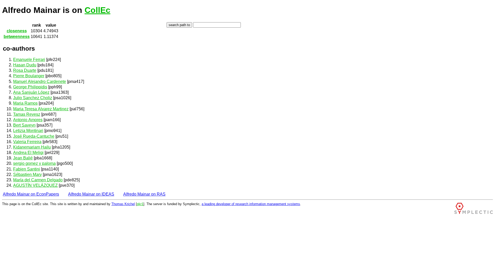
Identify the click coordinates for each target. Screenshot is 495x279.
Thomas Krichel (123, 204)
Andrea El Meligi (28, 152)
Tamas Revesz (26, 114)
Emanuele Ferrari (29, 59)
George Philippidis (30, 87)
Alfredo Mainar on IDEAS (91, 194)
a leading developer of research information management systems (251, 204)
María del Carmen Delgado (38, 180)
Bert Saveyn (24, 125)
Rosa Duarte (24, 70)
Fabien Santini (26, 169)
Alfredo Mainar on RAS (144, 194)
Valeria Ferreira (27, 142)
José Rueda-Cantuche (33, 136)
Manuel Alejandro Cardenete (39, 81)
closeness (17, 31)
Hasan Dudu (24, 65)
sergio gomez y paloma (34, 163)
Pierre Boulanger (28, 76)
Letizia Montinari (28, 130)
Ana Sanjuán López (31, 92)
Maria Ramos (25, 103)
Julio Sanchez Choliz (32, 98)
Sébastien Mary (27, 174)
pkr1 (140, 204)
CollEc (97, 10)
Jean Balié (23, 158)
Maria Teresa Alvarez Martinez (41, 109)
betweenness (17, 36)
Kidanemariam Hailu (32, 147)
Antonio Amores (28, 120)
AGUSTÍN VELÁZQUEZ (35, 185)
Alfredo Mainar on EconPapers (31, 194)
